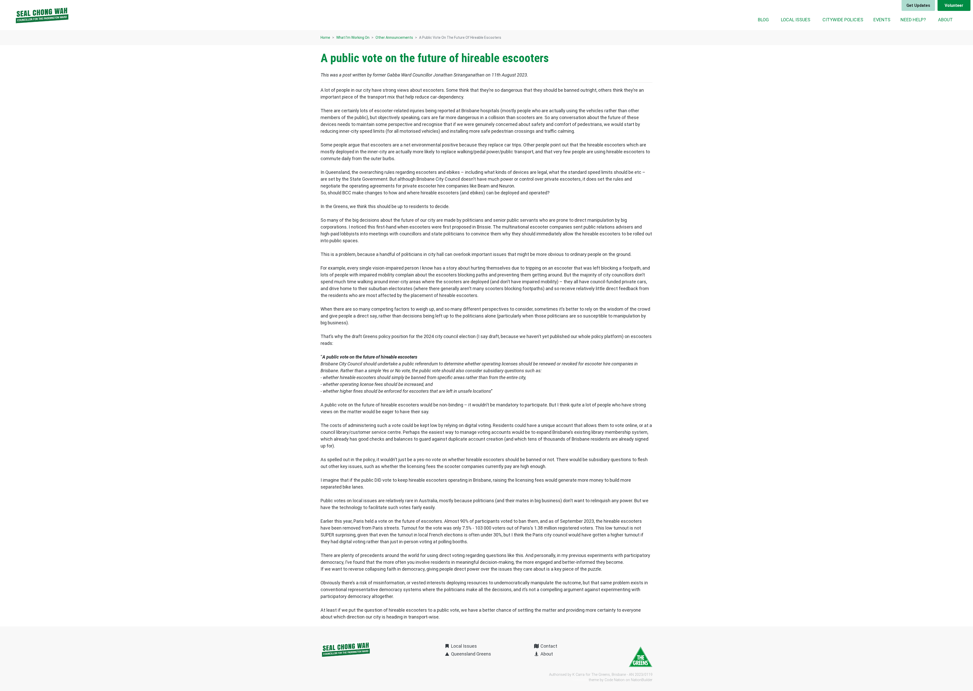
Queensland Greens (470, 654)
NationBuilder (641, 680)
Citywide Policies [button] (842, 19)
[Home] (42, 15)
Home (325, 37)
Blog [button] (763, 19)
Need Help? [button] (913, 19)
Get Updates (918, 5)
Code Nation (615, 680)
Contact (548, 646)
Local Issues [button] (795, 19)
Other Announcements (394, 37)
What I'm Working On (352, 37)
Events (881, 19)
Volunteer (954, 5)
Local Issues (463, 646)
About (546, 654)
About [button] (945, 19)
